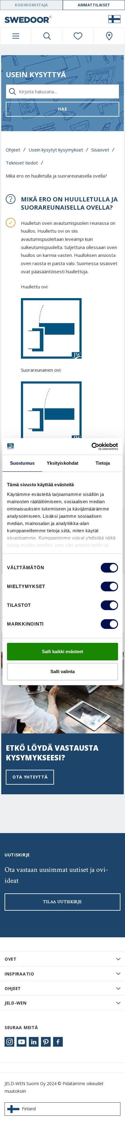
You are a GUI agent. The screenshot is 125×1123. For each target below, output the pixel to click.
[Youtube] (21, 1042)
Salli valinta (62, 671)
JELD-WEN (16, 1003)
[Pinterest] (46, 1042)
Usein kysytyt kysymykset (56, 150)
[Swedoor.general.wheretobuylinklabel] (109, 36)
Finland (29, 1108)
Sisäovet (100, 150)
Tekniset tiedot (22, 163)
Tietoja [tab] (103, 463)
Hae (62, 109)
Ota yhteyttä (29, 777)
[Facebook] (58, 1042)
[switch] (109, 586)
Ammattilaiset (94, 5)
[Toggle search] (47, 36)
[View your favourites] (78, 36)
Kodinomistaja (31, 5)
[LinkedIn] (34, 1042)
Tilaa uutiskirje (62, 902)
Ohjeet (13, 150)
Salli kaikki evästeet (62, 651)
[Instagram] (9, 1042)
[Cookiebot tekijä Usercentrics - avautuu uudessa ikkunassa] (91, 446)
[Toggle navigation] (16, 36)
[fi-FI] (114, 19)
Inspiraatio (19, 974)
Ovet (11, 959)
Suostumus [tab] (22, 463)
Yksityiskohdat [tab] (62, 463)
